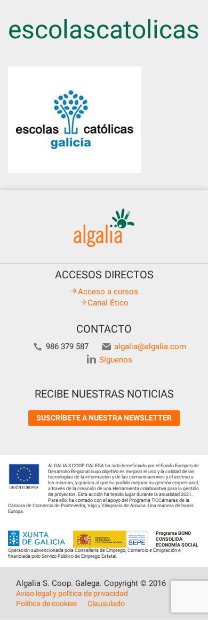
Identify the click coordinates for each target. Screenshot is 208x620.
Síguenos (115, 360)
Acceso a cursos (108, 291)
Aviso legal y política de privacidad (72, 593)
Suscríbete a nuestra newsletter (104, 418)
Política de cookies (46, 603)
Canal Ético (108, 303)
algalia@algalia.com (150, 346)
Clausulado (106, 603)
